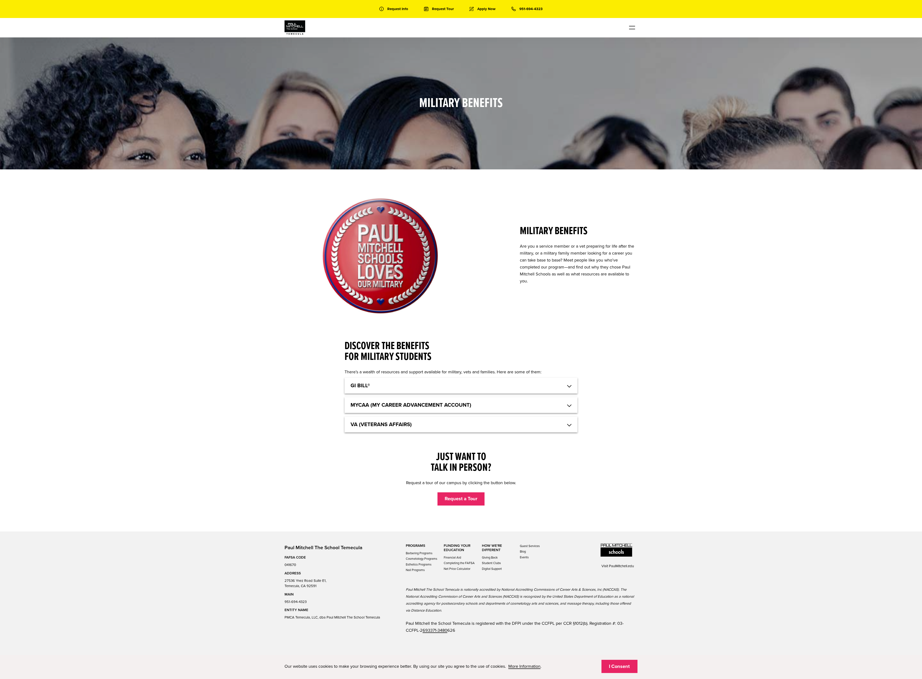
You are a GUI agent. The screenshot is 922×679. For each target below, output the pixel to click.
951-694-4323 (296, 602)
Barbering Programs (419, 553)
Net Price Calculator (457, 569)
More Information (524, 666)
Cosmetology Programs (421, 559)
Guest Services (530, 546)
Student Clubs (491, 563)
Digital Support (492, 569)
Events (524, 557)
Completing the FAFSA (459, 563)
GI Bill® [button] (360, 385)
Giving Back (490, 558)
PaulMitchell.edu (621, 566)
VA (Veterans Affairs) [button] (381, 424)
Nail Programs (415, 570)
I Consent (619, 666)
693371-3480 (435, 630)
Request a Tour (461, 499)
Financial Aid (452, 558)
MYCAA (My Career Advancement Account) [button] (411, 405)
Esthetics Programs (418, 564)
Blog (523, 552)
